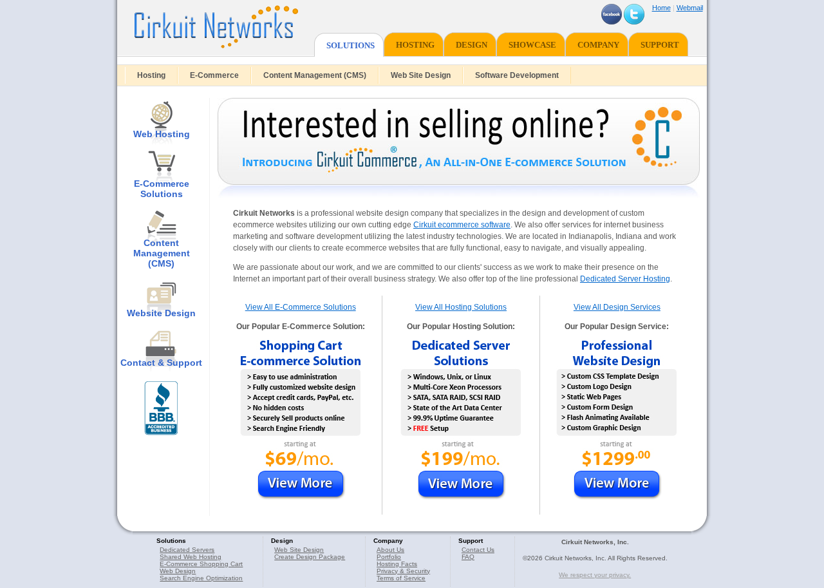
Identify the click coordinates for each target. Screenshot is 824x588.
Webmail (690, 8)
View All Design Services (617, 307)
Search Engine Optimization (201, 578)
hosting (415, 45)
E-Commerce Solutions (161, 188)
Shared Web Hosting (190, 556)
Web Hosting (161, 134)
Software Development (517, 75)
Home (661, 8)
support (660, 45)
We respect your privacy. (595, 574)
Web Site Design (421, 75)
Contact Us (478, 549)
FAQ (468, 556)
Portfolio (389, 556)
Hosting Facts (397, 563)
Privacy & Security (403, 570)
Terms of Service (401, 578)
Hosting (151, 75)
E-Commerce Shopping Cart (201, 563)
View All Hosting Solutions (461, 307)
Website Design (161, 313)
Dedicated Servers (187, 549)
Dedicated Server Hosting (625, 278)
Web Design (178, 570)
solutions (350, 45)
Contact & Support (161, 362)
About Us (390, 549)
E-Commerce (214, 75)
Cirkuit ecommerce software (461, 224)
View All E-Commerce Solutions (300, 307)
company (598, 45)
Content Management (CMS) (314, 75)
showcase (532, 45)
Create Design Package (309, 556)
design (471, 45)
